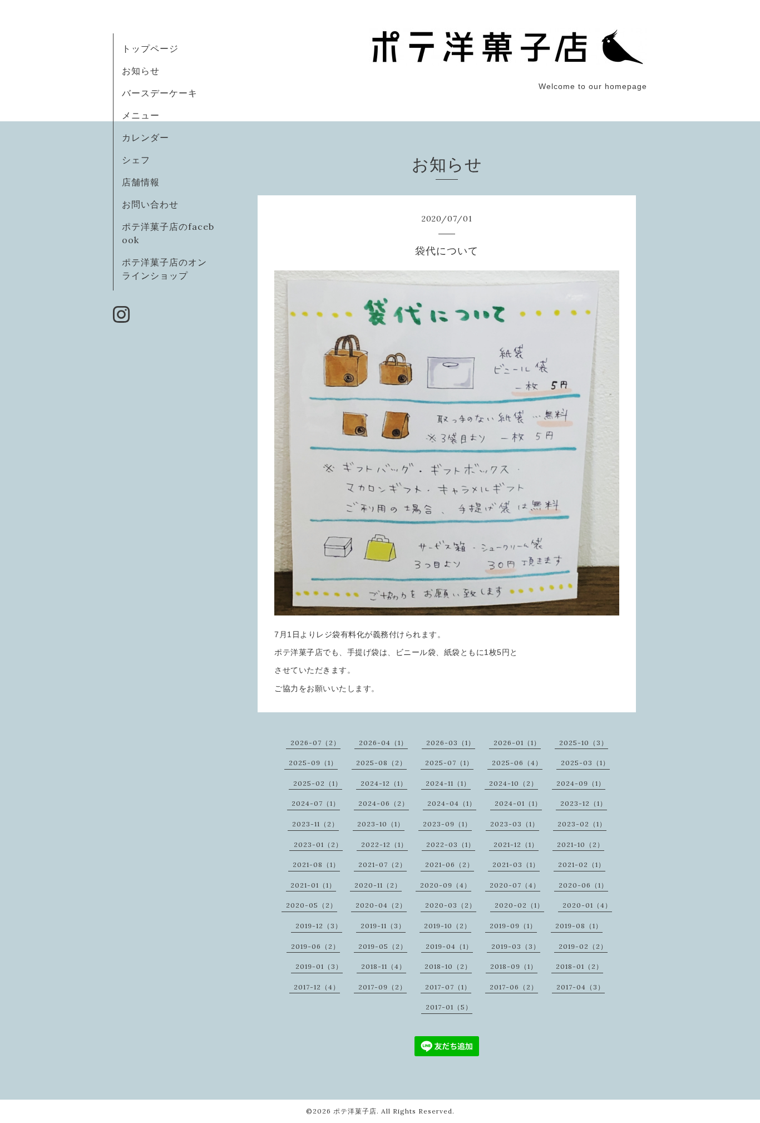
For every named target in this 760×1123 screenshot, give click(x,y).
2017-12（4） (317, 987)
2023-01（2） (318, 844)
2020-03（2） (450, 905)
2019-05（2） (382, 946)
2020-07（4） (515, 885)
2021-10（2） (580, 844)
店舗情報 (141, 182)
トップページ (150, 48)
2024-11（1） (448, 783)
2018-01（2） (579, 966)
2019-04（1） (449, 946)
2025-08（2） (381, 762)
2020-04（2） (381, 905)
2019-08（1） (579, 926)
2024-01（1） (518, 803)
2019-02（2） (583, 946)
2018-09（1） (513, 966)
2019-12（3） (318, 926)
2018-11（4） (383, 966)
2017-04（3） (580, 987)
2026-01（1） (517, 742)
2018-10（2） (448, 966)
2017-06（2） (514, 987)
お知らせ (141, 70)
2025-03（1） (585, 762)
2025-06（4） (517, 762)
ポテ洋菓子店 (355, 1111)
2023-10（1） (380, 824)
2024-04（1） (451, 803)
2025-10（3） (583, 742)
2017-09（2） (382, 987)
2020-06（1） (583, 885)
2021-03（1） (516, 864)
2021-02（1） (581, 864)
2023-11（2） (315, 824)
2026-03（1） (450, 742)
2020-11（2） (378, 885)
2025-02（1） (317, 783)
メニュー (141, 115)
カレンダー (145, 137)
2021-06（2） (449, 864)
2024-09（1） (580, 783)
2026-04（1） (383, 742)
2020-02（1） (519, 905)
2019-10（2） (447, 926)
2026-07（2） (315, 742)
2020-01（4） (587, 905)
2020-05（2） (311, 905)
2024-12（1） (384, 783)
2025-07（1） (449, 762)
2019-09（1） (513, 926)
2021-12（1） (516, 844)
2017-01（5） (449, 1007)
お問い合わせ (150, 204)
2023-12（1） (583, 803)
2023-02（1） (581, 824)
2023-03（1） (514, 824)
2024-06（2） (383, 803)
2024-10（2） (513, 783)
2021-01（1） (313, 885)
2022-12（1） (384, 844)
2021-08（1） (316, 864)
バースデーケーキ (160, 92)
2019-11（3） (383, 926)
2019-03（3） (515, 946)
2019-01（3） (319, 966)
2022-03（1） (450, 844)
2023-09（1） (447, 824)
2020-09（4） (445, 885)
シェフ (136, 159)
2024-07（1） (316, 803)
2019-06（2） (315, 946)
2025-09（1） (313, 762)
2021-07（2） (382, 864)
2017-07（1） (448, 987)
